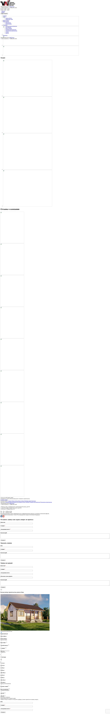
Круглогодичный (5, 689)
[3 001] (12, 433)
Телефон (3, 525)
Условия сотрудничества (34, 502)
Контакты (34, 501)
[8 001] (12, 274)
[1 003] (12, 496)
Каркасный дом (4, 633)
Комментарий (4, 532)
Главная (4, 15)
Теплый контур (4, 645)
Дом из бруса (3, 636)
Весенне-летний (4, 686)
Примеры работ (27, 501)
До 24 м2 (2, 665)
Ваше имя (3, 522)
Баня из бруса (4, 638)
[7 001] (12, 306)
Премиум (3, 651)
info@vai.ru (11, 6)
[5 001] (12, 369)
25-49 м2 (2, 667)
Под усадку (3, 642)
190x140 (2, 696)
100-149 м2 (3, 680)
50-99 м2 (2, 670)
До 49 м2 (2, 675)
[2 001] (12, 464)
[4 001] (12, 401)
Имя (2, 545)
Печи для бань (26, 502)
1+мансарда (3, 657)
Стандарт (3, 648)
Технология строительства (46, 502)
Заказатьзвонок (3, 12)
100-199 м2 (3, 672)
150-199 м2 (3, 682)
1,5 (1, 659)
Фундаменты (20, 502)
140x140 (2, 693)
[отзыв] (12, 242)
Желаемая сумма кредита (6, 576)
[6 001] (12, 337)
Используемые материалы (11, 502)
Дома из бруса (15, 501)
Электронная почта (5, 529)
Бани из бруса (21, 501)
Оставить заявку (4, 499)
